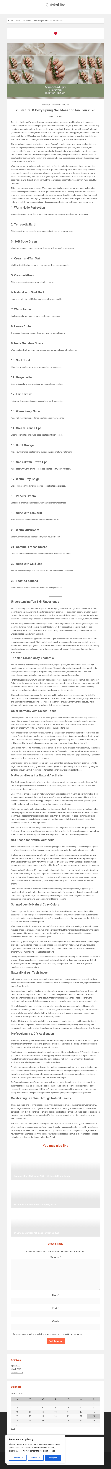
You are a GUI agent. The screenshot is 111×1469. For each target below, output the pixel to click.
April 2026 (15, 1366)
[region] (35, 1449)
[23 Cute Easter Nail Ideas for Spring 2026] (55, 1194)
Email (55, 1308)
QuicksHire (55, 4)
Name (55, 1295)
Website (55, 1321)
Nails (18, 21)
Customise (18, 1458)
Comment (55, 1257)
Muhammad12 (54, 105)
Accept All (53, 1458)
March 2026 (16, 1369)
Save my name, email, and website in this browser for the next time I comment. (48, 1334)
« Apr (13, 1429)
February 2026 (17, 1373)
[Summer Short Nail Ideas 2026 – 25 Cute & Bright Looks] (55, 1166)
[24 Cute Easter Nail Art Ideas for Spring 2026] (55, 1223)
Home (10, 21)
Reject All (35, 1458)
